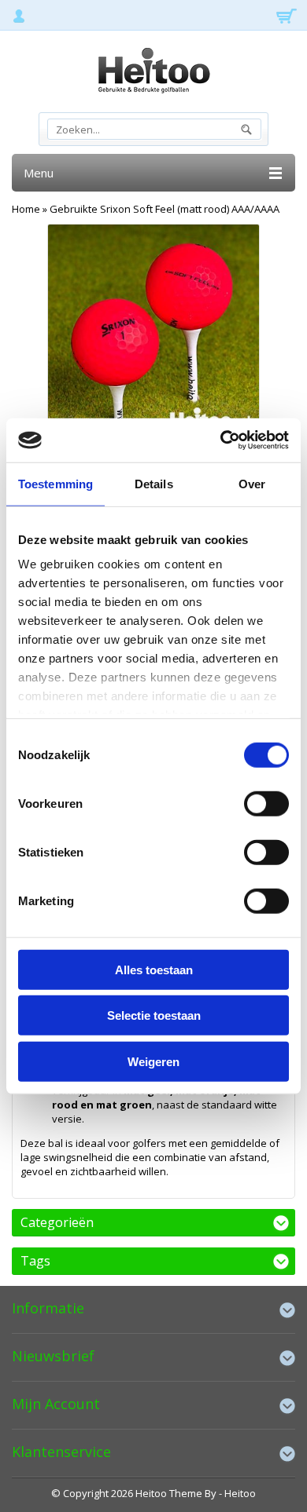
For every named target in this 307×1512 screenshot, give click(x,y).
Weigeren (153, 1061)
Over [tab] (252, 483)
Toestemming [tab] (55, 483)
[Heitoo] (153, 73)
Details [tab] (154, 483)
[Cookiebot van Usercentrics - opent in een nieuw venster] (221, 440)
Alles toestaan (154, 969)
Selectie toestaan (154, 1015)
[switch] (266, 803)
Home (26, 209)
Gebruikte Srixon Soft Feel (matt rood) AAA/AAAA (164, 209)
